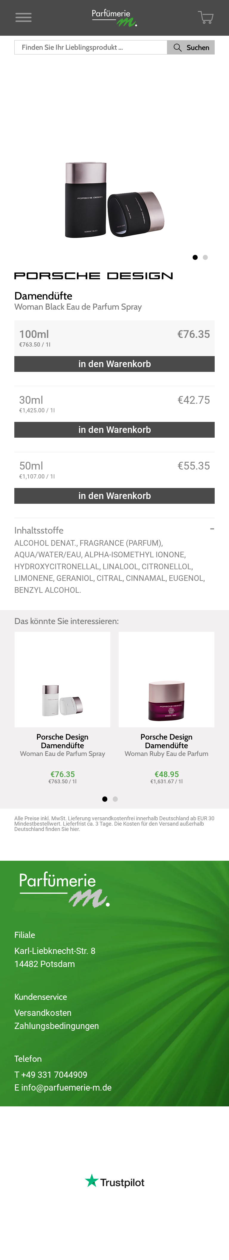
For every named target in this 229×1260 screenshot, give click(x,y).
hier (74, 829)
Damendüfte (43, 295)
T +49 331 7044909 (50, 1075)
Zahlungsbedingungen (56, 1026)
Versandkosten (43, 1013)
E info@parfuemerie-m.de (63, 1088)
